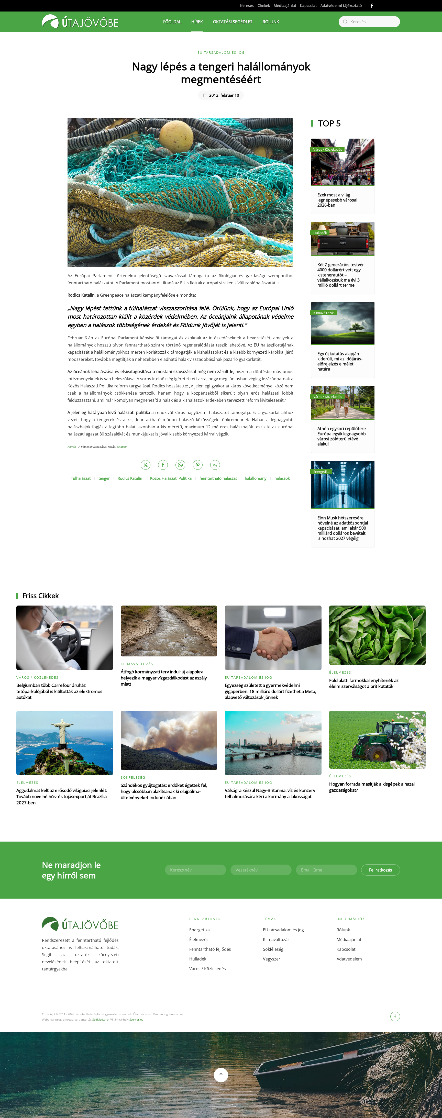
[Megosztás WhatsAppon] (180, 465)
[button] (221, 1075)
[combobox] (369, 21)
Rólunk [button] (271, 22)
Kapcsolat (308, 5)
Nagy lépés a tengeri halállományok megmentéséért (221, 72)
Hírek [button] (197, 22)
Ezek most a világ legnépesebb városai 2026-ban (337, 200)
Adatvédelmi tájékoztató (341, 5)
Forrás (72, 446)
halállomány (256, 478)
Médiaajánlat (285, 5)
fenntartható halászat (218, 478)
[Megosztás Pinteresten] (198, 465)
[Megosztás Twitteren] (145, 465)
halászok (282, 478)
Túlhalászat (81, 478)
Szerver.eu (136, 1019)
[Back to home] (80, 22)
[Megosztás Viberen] (215, 465)
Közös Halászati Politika (171, 478)
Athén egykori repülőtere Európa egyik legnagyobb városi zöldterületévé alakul (341, 436)
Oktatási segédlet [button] (232, 22)
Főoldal (172, 22)
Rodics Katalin (130, 478)
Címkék (264, 5)
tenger (104, 478)
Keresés (247, 5)
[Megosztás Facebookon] (163, 465)
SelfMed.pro (100, 1019)
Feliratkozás (380, 870)
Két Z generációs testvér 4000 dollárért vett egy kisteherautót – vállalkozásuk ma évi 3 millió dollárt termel (340, 275)
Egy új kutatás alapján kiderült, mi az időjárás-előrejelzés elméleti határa (339, 361)
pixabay (122, 446)
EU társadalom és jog (221, 52)
